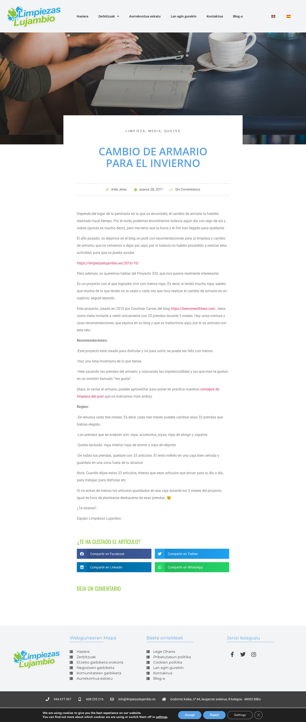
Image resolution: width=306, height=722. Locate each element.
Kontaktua (215, 16)
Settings (240, 715)
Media (155, 131)
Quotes (172, 131)
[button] (114, 554)
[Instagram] (253, 654)
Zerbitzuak (106, 16)
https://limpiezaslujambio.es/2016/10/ (108, 263)
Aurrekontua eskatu (145, 16)
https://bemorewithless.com (193, 308)
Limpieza (135, 131)
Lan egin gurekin (183, 16)
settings (161, 717)
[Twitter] (242, 654)
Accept (190, 715)
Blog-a (238, 16)
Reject (214, 715)
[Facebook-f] (232, 654)
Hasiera (82, 16)
